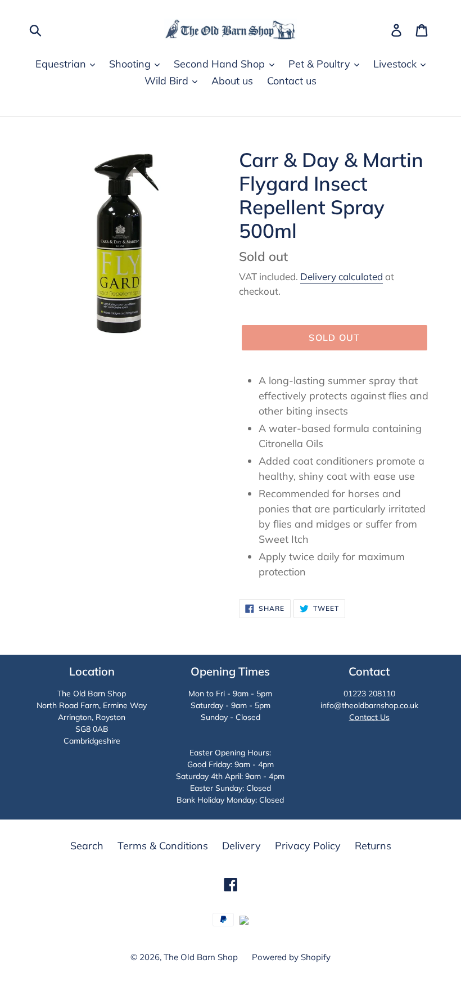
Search (86, 845)
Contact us (292, 80)
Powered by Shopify (291, 957)
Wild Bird (167, 80)
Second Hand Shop (221, 63)
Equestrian (62, 63)
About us (232, 80)
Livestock (396, 63)
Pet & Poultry (320, 63)
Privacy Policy (308, 845)
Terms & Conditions (162, 845)
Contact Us (369, 717)
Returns (373, 845)
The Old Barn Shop (201, 957)
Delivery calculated (341, 276)
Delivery (241, 845)
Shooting (131, 63)
